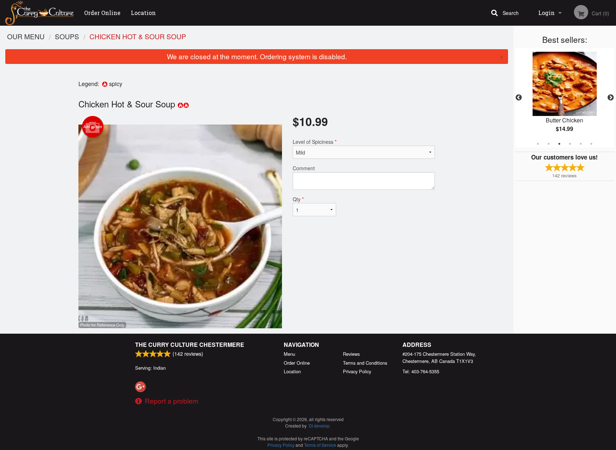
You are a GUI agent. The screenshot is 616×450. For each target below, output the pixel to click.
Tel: (420, 371)
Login (546, 12)
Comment (304, 168)
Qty (298, 199)
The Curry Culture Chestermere (189, 344)
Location (143, 12)
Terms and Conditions (365, 362)
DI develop (319, 426)
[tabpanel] (564, 98)
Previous (518, 97)
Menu (289, 353)
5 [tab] (580, 143)
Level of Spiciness (315, 141)
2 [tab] (548, 143)
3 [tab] (559, 143)
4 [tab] (570, 143)
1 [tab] (537, 143)
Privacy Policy (357, 371)
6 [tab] (591, 143)
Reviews (351, 353)
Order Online (102, 12)
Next (610, 97)
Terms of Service (320, 445)
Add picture (92, 126)
